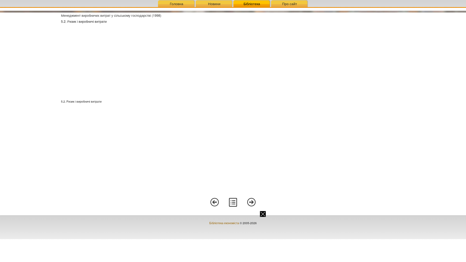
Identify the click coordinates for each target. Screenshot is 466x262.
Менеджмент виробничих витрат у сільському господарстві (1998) (111, 15)
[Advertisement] (29, 67)
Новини (214, 3)
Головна (176, 3)
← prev (214, 202)
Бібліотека (252, 3)
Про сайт (289, 3)
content (233, 202)
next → (251, 202)
